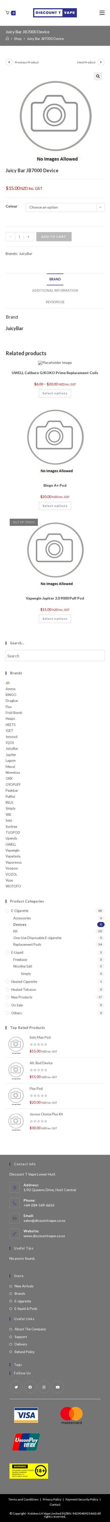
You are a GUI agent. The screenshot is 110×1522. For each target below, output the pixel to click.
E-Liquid (17, 952)
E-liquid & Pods (26, 1309)
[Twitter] (16, 1387)
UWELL (11, 844)
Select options (55, 393)
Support (21, 1337)
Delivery (21, 1344)
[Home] (7, 39)
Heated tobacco (23, 989)
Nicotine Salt (22, 966)
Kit (15, 931)
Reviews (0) (55, 302)
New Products (21, 997)
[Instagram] (44, 1387)
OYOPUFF (13, 784)
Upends (11, 838)
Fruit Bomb (14, 713)
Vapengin (12, 850)
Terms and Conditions (23, 1499)
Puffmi (10, 797)
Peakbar (12, 790)
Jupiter (11, 755)
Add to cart (54, 236)
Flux (9, 707)
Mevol (10, 767)
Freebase (20, 960)
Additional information (55, 290)
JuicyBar (25, 253)
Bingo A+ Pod (55, 485)
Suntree (11, 826)
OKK (9, 778)
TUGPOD (13, 832)
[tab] (55, 279)
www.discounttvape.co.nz (44, 1236)
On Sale (17, 1005)
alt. (8, 683)
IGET (9, 731)
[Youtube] (58, 1387)
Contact (55, 1504)
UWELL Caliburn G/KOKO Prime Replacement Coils (55, 373)
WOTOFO (13, 886)
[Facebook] (30, 1387)
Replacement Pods (27, 944)
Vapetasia (13, 856)
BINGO (11, 695)
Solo (9, 820)
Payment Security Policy (81, 1499)
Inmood (11, 737)
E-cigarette (19, 911)
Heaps (10, 718)
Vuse (9, 880)
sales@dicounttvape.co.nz (44, 1220)
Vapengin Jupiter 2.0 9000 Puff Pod (55, 598)
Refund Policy (25, 1352)
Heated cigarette (24, 982)
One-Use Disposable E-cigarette (37, 938)
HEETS (11, 725)
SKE (8, 814)
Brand (55, 279)
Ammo (11, 689)
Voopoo (12, 868)
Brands (20, 1293)
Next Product (86, 62)
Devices (19, 924)
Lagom (11, 760)
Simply (11, 808)
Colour (11, 206)
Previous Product (27, 62)
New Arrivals (24, 1286)
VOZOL (11, 874)
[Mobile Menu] (102, 12)
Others (16, 1013)
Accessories (22, 918)
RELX (9, 802)
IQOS (10, 743)
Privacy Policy (52, 1499)
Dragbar (12, 701)
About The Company (30, 1329)
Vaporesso (14, 862)
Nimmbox (13, 772)
